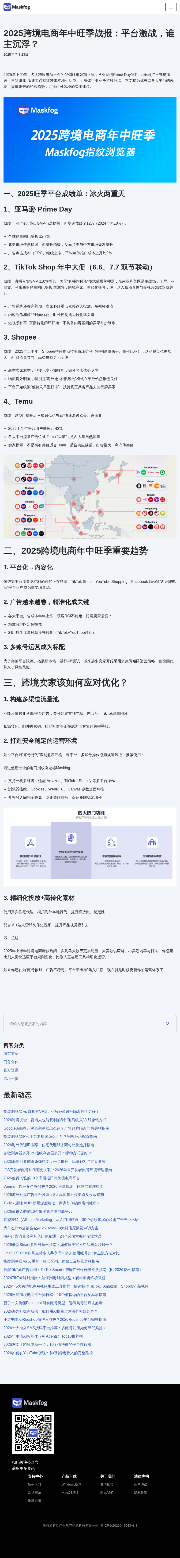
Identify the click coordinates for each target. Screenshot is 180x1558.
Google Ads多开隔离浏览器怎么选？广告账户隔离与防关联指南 (56, 1128)
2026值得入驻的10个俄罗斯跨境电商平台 (38, 1211)
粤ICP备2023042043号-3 (118, 1525)
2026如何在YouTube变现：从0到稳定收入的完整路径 (48, 1353)
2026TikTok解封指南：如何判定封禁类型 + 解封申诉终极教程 (54, 1278)
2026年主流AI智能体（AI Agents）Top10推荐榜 (43, 1336)
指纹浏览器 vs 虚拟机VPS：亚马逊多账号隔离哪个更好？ (51, 1111)
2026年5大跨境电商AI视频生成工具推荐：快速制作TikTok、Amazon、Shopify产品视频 (76, 1286)
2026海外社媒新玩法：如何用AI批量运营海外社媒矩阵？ (51, 1311)
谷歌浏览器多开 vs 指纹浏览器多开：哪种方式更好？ (48, 1153)
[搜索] (167, 1024)
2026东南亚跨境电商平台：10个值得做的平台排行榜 (47, 1344)
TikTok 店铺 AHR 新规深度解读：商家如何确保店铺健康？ (52, 1203)
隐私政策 (140, 1492)
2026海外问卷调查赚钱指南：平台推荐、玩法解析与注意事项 (55, 1161)
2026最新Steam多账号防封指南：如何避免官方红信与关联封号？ (58, 1245)
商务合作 (11, 1062)
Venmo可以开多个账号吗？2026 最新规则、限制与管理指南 (53, 1186)
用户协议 (140, 1484)
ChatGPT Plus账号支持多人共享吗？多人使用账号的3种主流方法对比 (62, 1253)
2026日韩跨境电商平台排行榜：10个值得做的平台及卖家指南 (55, 1295)
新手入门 (34, 1484)
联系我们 (106, 1492)
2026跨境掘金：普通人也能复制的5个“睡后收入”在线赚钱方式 (55, 1120)
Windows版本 (72, 1484)
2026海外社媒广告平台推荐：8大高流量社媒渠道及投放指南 (54, 1195)
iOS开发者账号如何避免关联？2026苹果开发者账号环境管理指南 (58, 1170)
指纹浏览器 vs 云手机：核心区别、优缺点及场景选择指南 (51, 1261)
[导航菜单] (170, 7)
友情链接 (106, 1484)
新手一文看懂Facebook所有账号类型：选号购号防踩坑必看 (53, 1303)
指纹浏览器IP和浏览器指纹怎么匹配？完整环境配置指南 (50, 1136)
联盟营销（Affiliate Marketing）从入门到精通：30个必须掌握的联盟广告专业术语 (71, 1220)
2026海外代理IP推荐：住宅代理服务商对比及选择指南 (49, 1145)
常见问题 (34, 1492)
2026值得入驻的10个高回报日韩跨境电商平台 (42, 1178)
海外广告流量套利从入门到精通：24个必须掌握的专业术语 (52, 1236)
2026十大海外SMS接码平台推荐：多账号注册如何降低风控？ (55, 1328)
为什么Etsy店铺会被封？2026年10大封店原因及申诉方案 (51, 1228)
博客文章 (11, 1053)
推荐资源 (34, 1501)
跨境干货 (11, 1079)
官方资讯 (11, 1070)
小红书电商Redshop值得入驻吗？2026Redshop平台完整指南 (55, 1319)
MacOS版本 (70, 1492)
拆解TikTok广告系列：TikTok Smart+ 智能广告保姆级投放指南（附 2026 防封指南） (73, 1270)
